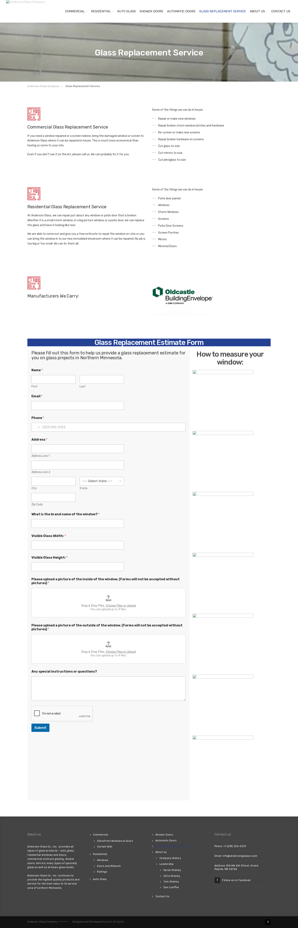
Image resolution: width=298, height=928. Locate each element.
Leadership (167, 864)
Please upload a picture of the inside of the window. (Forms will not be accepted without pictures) (105, 581)
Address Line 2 (40, 472)
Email (37, 396)
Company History (170, 858)
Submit (40, 728)
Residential (101, 11)
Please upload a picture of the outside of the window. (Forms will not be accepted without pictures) (106, 627)
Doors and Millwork (109, 866)
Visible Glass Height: (49, 557)
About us (257, 11)
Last (83, 386)
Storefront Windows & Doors (115, 841)
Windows (102, 860)
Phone (37, 418)
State (84, 488)
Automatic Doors (181, 11)
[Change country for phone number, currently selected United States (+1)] (36, 427)
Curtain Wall (104, 846)
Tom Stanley (171, 881)
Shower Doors (151, 11)
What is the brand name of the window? (65, 514)
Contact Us (280, 11)
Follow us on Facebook (235, 880)
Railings (102, 871)
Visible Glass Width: (48, 536)
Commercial (75, 11)
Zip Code (37, 504)
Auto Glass (126, 11)
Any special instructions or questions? (64, 671)
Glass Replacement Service (222, 11)
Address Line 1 (40, 456)
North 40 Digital (115, 921)
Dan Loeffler (171, 887)
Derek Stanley (172, 870)
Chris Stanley (172, 876)
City (34, 488)
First (34, 386)
